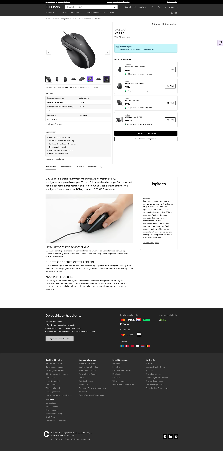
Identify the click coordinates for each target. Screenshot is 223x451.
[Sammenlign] (152, 7)
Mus (78, 19)
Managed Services (87, 363)
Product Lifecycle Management (93, 388)
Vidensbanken (93, 12)
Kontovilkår (50, 377)
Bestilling (116, 363)
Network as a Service (88, 374)
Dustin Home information (123, 385)
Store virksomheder (154, 381)
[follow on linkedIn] (170, 436)
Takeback (83, 392)
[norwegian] (127, 346)
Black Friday (51, 417)
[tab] (52, 167)
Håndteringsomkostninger (57, 374)
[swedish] (122, 346)
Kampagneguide (53, 392)
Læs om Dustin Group (155, 367)
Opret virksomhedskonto (59, 339)
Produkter (50, 12)
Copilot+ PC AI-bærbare (56, 421)
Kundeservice (108, 12)
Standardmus (87, 19)
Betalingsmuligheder (55, 367)
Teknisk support (119, 381)
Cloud (81, 377)
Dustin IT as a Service (88, 367)
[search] (114, 7)
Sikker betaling (172, 2)
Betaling (116, 377)
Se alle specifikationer (54, 124)
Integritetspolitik (53, 381)
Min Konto (116, 374)
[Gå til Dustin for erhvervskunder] (53, 7)
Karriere (149, 370)
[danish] (132, 346)
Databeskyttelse (86, 381)
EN (176, 13)
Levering (116, 367)
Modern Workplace (87, 370)
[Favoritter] (159, 7)
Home (48, 19)
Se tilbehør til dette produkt (145, 139)
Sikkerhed (83, 385)
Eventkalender (52, 410)
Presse (149, 363)
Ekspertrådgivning (54, 413)
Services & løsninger (70, 12)
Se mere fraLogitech (151, 243)
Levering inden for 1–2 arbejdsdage (118, 2)
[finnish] (137, 346)
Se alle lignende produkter (146, 133)
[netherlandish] (142, 346)
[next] (107, 52)
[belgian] (148, 346)
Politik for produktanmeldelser (59, 395)
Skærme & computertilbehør (63, 19)
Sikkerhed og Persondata (157, 388)
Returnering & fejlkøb (121, 370)
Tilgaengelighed (53, 388)
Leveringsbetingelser (55, 370)
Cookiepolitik (51, 385)
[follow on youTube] (176, 436)
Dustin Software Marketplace (91, 395)
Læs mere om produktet (55, 159)
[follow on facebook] (165, 436)
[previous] (48, 52)
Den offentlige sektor (155, 385)
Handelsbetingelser (54, 363)
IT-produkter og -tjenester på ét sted (58, 2)
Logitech (120, 29)
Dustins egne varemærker (157, 377)
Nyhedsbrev (51, 403)
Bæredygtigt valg (153, 374)
